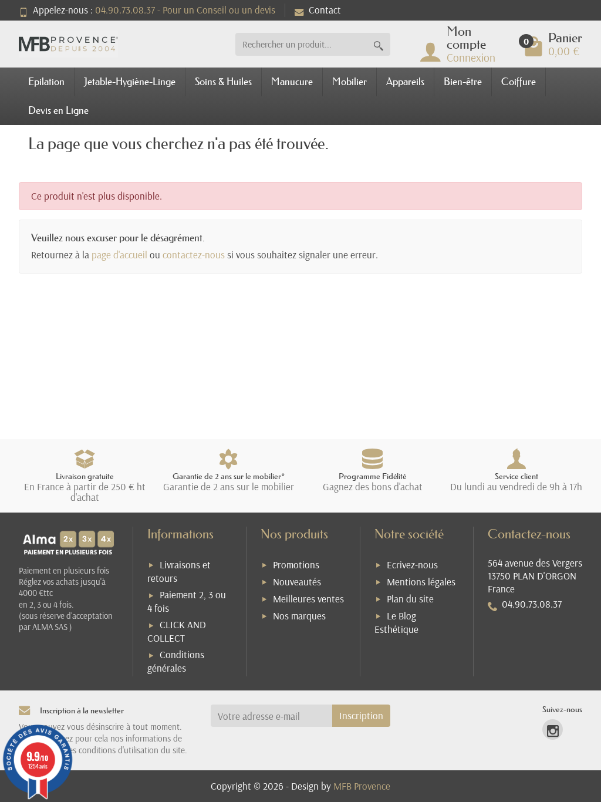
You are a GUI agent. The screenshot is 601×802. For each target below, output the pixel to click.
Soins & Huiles (223, 81)
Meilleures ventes (308, 598)
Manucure (292, 81)
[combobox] (301, 44)
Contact (325, 10)
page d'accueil (119, 254)
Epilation (46, 81)
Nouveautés (297, 581)
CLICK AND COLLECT (176, 631)
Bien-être (463, 81)
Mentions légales (421, 581)
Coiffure (518, 81)
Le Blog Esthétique (396, 622)
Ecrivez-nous (412, 564)
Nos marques (299, 615)
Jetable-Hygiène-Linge (129, 81)
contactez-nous (194, 254)
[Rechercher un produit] (378, 44)
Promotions (296, 564)
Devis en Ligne (58, 110)
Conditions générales (175, 661)
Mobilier (349, 81)
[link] (552, 729)
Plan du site (410, 598)
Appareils (405, 81)
